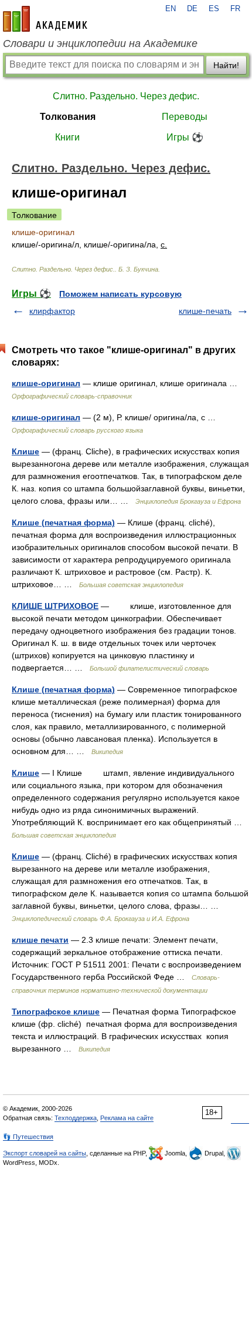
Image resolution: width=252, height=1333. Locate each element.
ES (214, 9)
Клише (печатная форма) (63, 522)
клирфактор (52, 311)
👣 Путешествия (28, 1136)
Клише (25, 451)
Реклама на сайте (127, 1117)
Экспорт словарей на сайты (44, 1153)
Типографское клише (56, 1011)
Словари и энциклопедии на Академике (100, 43)
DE (192, 9)
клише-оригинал (46, 383)
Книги (67, 137)
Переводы (184, 117)
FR (235, 9)
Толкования (68, 117)
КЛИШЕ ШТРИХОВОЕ (55, 606)
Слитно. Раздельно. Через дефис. (126, 96)
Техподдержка (76, 1117)
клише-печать (205, 311)
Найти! (226, 65)
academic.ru (45, 19)
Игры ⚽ (184, 137)
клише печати (40, 940)
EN (170, 9)
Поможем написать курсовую (120, 294)
